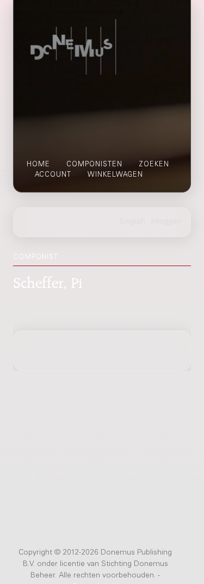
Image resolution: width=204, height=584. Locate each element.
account (53, 175)
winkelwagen (115, 175)
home (38, 164)
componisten (94, 164)
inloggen (166, 222)
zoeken (154, 164)
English (132, 222)
